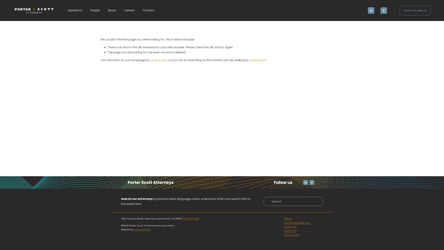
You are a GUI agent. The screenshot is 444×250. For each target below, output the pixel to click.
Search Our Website (415, 10)
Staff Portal (290, 230)
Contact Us (290, 226)
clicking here (158, 60)
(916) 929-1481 (191, 218)
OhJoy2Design (142, 229)
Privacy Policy (291, 234)
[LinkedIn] (371, 10)
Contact (148, 10)
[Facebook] (384, 10)
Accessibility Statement (297, 222)
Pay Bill (288, 218)
